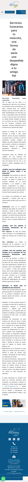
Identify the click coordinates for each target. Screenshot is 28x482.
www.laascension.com (11, 386)
